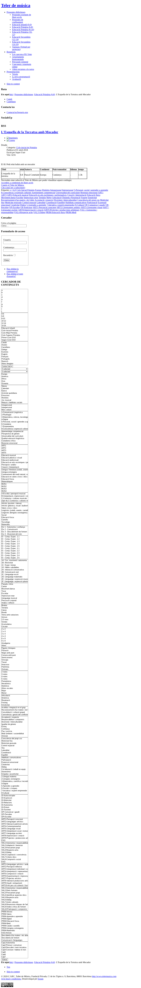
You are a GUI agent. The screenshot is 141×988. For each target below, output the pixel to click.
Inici (11, 94)
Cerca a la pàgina (8, 223)
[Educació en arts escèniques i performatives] (14, 462)
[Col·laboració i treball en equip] (14, 769)
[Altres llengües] (14, 364)
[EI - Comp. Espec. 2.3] (14, 553)
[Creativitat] (14, 765)
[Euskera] (14, 352)
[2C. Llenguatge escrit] (14, 574)
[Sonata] (14, 622)
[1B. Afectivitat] (14, 563)
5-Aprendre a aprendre (36, 205)
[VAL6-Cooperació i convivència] (14, 855)
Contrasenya (8, 247)
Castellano (11, 101)
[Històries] (14, 398)
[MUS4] (14, 491)
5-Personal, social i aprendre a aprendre (91, 190)
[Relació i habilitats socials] (14, 402)
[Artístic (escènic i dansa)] (14, 503)
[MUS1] (14, 484)
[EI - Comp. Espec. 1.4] (14, 544)
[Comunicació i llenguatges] (14, 940)
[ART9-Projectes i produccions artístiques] (14, 838)
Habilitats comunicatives (76, 202)
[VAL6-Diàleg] (14, 900)
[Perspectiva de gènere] (14, 434)
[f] (14, 302)
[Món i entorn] (14, 410)
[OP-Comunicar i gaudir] (14, 812)
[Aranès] (14, 345)
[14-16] (14, 326)
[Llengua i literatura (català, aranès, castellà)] (14, 470)
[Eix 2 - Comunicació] (14, 529)
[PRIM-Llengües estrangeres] (14, 928)
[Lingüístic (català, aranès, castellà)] (14, 510)
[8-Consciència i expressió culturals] (14, 429)
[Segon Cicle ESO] (14, 340)
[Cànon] (14, 610)
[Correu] (11, 140)
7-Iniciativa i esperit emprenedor (61, 205)
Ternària (42, 197)
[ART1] (14, 446)
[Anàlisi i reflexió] (14, 603)
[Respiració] (14, 700)
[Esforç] (14, 726)
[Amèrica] (14, 376)
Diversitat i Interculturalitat (65, 200)
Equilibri (61, 202)
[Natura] (14, 386)
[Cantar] (14, 586)
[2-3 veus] (14, 619)
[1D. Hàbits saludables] (14, 567)
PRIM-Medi (71, 212)
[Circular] (14, 626)
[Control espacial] (14, 746)
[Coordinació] (14, 753)
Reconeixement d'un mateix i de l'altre (17, 200)
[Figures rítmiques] (14, 648)
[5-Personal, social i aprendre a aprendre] (14, 422)
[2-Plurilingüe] (14, 415)
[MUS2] (14, 486)
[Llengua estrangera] (14, 472)
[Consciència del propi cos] (14, 738)
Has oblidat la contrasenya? (13, 270)
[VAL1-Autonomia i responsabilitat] (14, 843)
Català (9, 99)
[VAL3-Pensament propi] (14, 848)
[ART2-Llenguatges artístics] (14, 822)
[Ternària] (14, 608)
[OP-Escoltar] (14, 817)
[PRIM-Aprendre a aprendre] (14, 916)
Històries (46, 190)
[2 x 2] (14, 629)
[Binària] (14, 605)
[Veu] (14, 748)
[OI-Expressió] (14, 798)
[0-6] (14, 314)
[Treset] (14, 662)
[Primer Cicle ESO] (14, 337)
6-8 (14, 190)
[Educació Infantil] (14, 328)
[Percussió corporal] (14, 600)
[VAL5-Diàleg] (14, 852)
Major (49, 197)
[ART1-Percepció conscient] (14, 819)
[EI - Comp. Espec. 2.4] (14, 555)
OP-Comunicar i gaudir (95, 205)
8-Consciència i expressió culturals (16, 192)
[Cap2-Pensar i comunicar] (14, 945)
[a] (14, 290)
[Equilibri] (14, 755)
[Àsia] (14, 381)
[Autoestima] (14, 772)
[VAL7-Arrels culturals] (14, 902)
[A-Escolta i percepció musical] (14, 494)
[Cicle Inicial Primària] (14, 330)
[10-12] (14, 321)
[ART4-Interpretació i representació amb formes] (14, 871)
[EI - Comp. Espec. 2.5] (14, 558)
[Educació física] (14, 479)
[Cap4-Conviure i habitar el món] (14, 950)
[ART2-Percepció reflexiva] (14, 867)
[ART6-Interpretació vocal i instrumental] (14, 831)
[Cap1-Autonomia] (14, 943)
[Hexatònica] (14, 684)
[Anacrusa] (14, 664)
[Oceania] (14, 383)
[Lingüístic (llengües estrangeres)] (14, 513)
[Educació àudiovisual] (14, 460)
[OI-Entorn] (14, 807)
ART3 (4, 195)
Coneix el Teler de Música (12, 185)
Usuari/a (7, 240)
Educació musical (20, 195)
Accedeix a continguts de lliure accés (17, 182)
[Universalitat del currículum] (14, 436)
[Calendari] (14, 388)
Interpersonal (67, 190)
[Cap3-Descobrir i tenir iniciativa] (14, 947)
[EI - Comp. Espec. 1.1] (14, 537)
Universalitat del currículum (68, 192)
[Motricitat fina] (14, 741)
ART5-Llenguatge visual (91, 207)
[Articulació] (14, 695)
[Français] (14, 357)
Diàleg (23, 205)
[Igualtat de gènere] (14, 724)
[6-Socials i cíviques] (14, 788)
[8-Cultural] (14, 793)
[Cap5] (14, 952)
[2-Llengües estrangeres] (14, 779)
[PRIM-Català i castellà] (14, 926)
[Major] (14, 691)
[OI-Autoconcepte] (14, 796)
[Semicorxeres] (14, 657)
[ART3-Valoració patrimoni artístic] (14, 824)
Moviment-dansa (8, 197)
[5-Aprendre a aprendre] (14, 786)
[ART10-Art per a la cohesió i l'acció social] (14, 885)
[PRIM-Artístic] (14, 912)
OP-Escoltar (14, 207)
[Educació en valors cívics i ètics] (14, 477)
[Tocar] (14, 591)
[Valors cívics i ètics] (14, 508)
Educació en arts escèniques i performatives (48, 195)
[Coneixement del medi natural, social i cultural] (14, 474)
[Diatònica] (14, 686)
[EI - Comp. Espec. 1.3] (14, 541)
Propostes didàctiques (23, 94)
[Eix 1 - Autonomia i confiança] (14, 527)
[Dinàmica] (14, 698)
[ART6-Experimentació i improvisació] (14, 876)
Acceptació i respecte (44, 200)
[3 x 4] (14, 634)
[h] (14, 306)
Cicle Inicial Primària (25, 190)
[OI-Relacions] (14, 803)
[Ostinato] (14, 669)
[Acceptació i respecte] (14, 717)
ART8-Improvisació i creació (31, 210)
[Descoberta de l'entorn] (14, 938)
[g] (14, 304)
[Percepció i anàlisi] (14, 465)
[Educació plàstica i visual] (14, 458)
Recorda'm (8, 255)
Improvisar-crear (31, 197)
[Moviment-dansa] (14, 589)
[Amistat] (14, 736)
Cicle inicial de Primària (26, 147)
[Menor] (14, 693)
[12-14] (14, 323)
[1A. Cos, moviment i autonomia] (14, 560)
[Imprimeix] (12, 138)
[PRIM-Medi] (14, 923)
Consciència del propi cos (88, 200)
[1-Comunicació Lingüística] (14, 412)
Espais (40, 979)
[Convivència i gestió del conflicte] (14, 715)
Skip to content (13, 84)
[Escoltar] (14, 593)
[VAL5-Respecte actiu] (14, 897)
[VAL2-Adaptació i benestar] (14, 845)
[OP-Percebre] (14, 814)
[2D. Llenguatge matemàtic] (14, 577)
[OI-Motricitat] (14, 800)
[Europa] (14, 374)
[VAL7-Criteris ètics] (14, 857)
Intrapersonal (56, 190)
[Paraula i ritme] (14, 584)
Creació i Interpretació (76, 195)
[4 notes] (14, 676)
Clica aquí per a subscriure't (13, 187)
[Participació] (14, 760)
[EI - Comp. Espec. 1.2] (14, 539)
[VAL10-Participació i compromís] (14, 909)
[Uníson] (14, 617)
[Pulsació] (14, 650)
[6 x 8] (14, 638)
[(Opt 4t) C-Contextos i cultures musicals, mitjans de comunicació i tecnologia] (14, 501)
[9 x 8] (14, 641)
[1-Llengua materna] (14, 777)
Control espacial (29, 202)
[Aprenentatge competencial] (14, 431)
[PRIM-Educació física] (14, 921)
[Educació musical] (14, 455)
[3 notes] (14, 674)
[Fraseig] (14, 703)
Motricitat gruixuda (13, 202)
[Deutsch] (14, 361)
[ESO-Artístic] (14, 933)
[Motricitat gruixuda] (14, 743)
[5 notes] (14, 679)
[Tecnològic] (14, 522)
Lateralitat (41, 202)
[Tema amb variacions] (14, 615)
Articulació (57, 197)
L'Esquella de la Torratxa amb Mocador (29, 132)
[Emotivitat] (14, 705)
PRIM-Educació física (55, 212)
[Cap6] (14, 954)
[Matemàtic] (14, 524)
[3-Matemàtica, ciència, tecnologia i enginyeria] (14, 417)
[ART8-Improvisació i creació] (14, 836)
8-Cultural (79, 205)
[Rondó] (14, 612)
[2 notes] (14, 672)
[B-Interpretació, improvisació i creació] (14, 496)
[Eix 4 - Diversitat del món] (14, 534)
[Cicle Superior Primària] (14, 335)
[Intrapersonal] (14, 405)
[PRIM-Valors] (14, 914)
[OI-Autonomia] (14, 805)
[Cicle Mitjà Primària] (14, 333)
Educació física (93, 195)
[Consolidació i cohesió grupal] (14, 712)
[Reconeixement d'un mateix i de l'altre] (14, 710)
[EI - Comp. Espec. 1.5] (14, 546)
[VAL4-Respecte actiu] (14, 850)
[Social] (14, 515)
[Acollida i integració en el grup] (14, 707)
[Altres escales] (14, 688)
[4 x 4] (14, 636)
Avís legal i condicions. (11, 979)
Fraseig (84, 197)
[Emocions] (14, 395)
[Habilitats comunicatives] (14, 758)
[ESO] (14, 840)
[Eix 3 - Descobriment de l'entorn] (14, 532)
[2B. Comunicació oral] (14, 572)
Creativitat (15, 205)
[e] (14, 299)
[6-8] (14, 316)
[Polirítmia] (14, 667)
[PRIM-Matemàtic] (14, 930)
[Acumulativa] (14, 624)
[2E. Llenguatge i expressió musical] (14, 579)
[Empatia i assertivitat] (14, 774)
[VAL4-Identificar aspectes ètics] (14, 895)
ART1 (100, 192)
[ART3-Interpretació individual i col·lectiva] (14, 869)
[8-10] (14, 318)
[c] (14, 295)
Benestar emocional (88, 192)
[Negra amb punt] (14, 653)
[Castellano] (14, 347)
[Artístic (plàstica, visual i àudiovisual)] (14, 506)
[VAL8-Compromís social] (14, 859)
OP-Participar (26, 207)
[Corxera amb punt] (14, 655)
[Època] (14, 391)
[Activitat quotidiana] (14, 393)
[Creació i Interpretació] (14, 467)
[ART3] (14, 450)
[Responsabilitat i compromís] (14, 719)
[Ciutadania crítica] (14, 441)
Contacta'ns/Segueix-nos (17, 112)
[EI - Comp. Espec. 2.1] (14, 548)
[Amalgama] (14, 643)
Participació (92, 202)
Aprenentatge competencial (43, 192)
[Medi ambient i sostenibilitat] (14, 734)
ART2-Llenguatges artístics (68, 207)
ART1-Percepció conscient (44, 207)
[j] (14, 311)
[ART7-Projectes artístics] (14, 878)
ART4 (10, 195)
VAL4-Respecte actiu (23, 212)
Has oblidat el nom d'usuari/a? (15, 275)
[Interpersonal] (14, 407)
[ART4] (14, 453)
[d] (14, 297)
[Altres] (14, 645)
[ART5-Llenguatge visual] (14, 829)
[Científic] (14, 520)
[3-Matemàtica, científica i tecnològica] (14, 781)
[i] (14, 309)
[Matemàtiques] (14, 481)
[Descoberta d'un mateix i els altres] (14, 935)
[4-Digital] (14, 419)
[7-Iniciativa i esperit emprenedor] (14, 791)
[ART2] (14, 448)
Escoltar (19, 197)
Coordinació (51, 202)
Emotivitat (92, 197)
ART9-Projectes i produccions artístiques (61, 210)
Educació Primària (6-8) (44, 94)
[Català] (14, 342)
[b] (14, 292)
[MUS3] (14, 489)
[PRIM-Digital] (14, 919)
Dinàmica (66, 197)
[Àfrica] (14, 379)
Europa (38, 190)
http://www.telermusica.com (104, 976)
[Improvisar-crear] (14, 596)
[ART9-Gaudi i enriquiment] (14, 883)
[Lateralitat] (14, 750)
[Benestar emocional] (14, 443)
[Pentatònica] (14, 681)
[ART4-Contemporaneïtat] (14, 826)
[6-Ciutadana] (14, 424)
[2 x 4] (14, 631)
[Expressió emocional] (14, 762)
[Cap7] (14, 957)
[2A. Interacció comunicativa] (14, 570)
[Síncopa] (14, 660)
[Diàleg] (14, 767)
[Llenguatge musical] (14, 598)
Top (8, 967)
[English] (14, 354)
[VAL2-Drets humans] (14, 890)
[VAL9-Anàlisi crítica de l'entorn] (14, 907)
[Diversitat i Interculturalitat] (14, 722)
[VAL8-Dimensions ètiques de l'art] (14, 904)
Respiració (75, 197)
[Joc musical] (14, 400)
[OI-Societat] (14, 810)
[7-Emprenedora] (14, 426)
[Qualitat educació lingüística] (14, 438)
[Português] (14, 359)
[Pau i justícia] (14, 731)
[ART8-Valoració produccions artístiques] (14, 881)
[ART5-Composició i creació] (14, 874)
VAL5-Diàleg (39, 212)
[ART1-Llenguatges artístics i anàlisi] (14, 864)
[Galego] (14, 349)
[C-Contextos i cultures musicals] (14, 498)
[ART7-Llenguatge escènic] (14, 833)
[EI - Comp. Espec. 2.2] (14, 551)
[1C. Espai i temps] (14, 565)
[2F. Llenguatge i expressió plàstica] (14, 581)
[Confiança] (14, 729)
